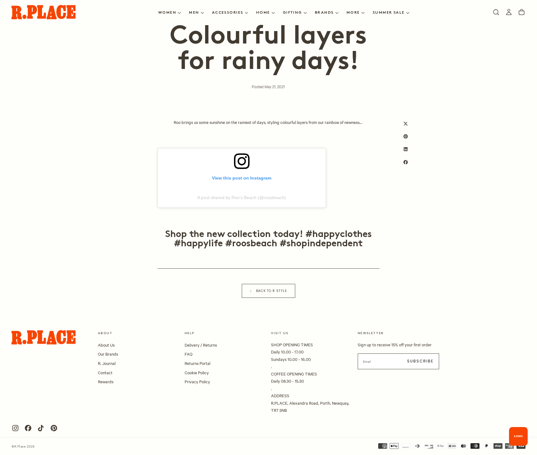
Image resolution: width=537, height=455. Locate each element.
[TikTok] (41, 428)
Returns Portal (197, 363)
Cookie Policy (197, 372)
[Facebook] (28, 428)
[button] (496, 12)
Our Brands (108, 354)
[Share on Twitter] (405, 123)
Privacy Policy (197, 381)
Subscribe (420, 361)
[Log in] (509, 12)
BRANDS (324, 13)
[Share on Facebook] (405, 162)
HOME (263, 13)
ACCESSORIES (227, 13)
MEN (194, 13)
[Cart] (522, 12)
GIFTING (292, 13)
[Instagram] (15, 428)
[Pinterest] (54, 428)
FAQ (188, 354)
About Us (106, 345)
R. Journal (107, 363)
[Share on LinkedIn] (405, 149)
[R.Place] (43, 337)
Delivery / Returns (201, 345)
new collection (239, 234)
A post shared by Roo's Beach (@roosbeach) (241, 197)
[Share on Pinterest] (405, 136)
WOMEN (167, 13)
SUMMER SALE (389, 13)
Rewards (105, 381)
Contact (105, 372)
